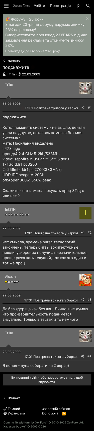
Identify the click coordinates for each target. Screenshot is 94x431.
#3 (89, 299)
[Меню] (6, 5)
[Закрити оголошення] (86, 19)
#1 (89, 108)
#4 (89, 356)
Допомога (50, 413)
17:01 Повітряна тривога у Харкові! (53, 108)
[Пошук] (88, 5)
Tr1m (11, 74)
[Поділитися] (83, 108)
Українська (16, 413)
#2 (89, 232)
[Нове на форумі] (78, 5)
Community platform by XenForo (44, 422)
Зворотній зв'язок (56, 409)
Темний (13, 409)
